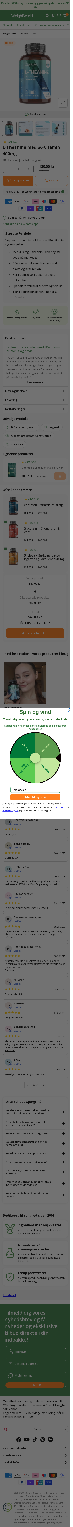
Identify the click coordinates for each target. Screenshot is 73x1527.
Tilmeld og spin (35, 797)
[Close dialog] (70, 710)
